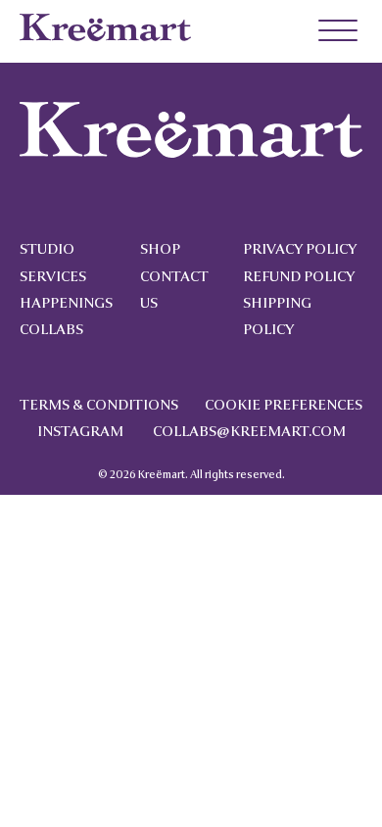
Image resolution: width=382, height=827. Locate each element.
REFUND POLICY (299, 277)
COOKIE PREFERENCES (283, 405)
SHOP (160, 249)
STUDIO (47, 249)
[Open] (328, 31)
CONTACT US (174, 290)
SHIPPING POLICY (277, 316)
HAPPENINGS (66, 303)
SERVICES (53, 277)
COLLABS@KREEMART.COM (249, 431)
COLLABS (51, 329)
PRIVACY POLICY (300, 249)
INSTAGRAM (80, 431)
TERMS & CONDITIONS (99, 405)
